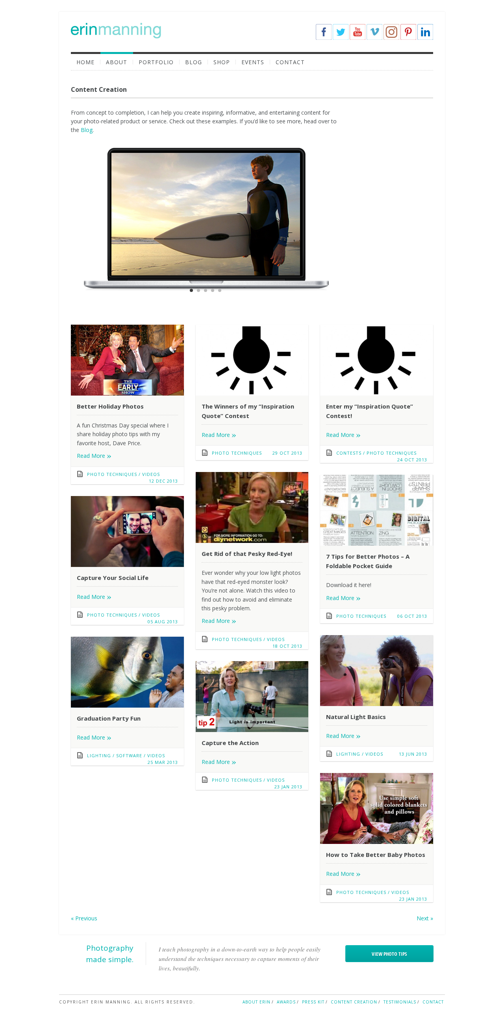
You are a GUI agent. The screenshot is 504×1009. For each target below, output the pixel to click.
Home (85, 62)
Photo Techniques (112, 474)
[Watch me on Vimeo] (374, 32)
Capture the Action (230, 743)
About (116, 62)
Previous (84, 918)
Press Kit (313, 1002)
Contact (290, 62)
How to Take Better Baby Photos (375, 854)
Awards (286, 1002)
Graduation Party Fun (109, 718)
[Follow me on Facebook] (324, 32)
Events (252, 62)
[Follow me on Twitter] (340, 32)
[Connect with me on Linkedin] (425, 32)
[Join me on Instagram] (391, 32)
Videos (151, 474)
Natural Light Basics (356, 717)
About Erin (257, 1002)
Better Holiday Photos (110, 406)
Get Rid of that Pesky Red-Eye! (247, 553)
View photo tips (389, 953)
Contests (348, 453)
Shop (221, 62)
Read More (94, 455)
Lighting (348, 754)
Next (425, 918)
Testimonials (400, 1002)
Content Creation (354, 1002)
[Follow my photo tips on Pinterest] (408, 32)
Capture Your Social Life (112, 578)
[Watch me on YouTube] (357, 32)
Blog (193, 62)
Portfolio (156, 62)
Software (129, 755)
